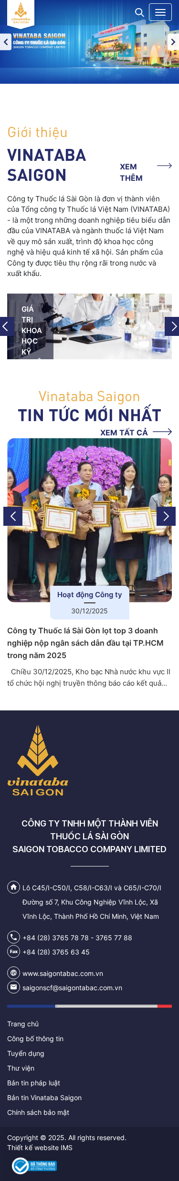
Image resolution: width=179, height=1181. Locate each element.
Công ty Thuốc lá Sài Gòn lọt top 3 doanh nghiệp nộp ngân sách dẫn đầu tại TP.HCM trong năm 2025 (85, 643)
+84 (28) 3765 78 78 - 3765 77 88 (77, 938)
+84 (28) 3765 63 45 (56, 952)
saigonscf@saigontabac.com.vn (72, 988)
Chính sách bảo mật (38, 1112)
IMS (67, 1147)
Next (173, 41)
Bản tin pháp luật (33, 1083)
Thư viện (20, 1068)
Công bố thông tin (35, 1038)
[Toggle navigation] (160, 12)
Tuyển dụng (25, 1053)
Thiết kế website (33, 1147)
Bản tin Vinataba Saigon (44, 1097)
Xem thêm (131, 172)
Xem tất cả (124, 432)
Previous (5, 41)
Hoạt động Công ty (89, 594)
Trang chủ (23, 1024)
